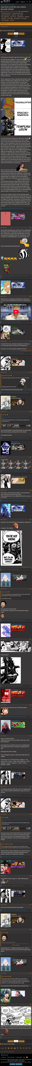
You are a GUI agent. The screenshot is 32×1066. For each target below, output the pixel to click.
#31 (30, 639)
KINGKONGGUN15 (6, 11)
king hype (27, 16)
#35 (30, 814)
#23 (30, 296)
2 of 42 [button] (16, 33)
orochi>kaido (10, 18)
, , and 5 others (14, 620)
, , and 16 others (15, 276)
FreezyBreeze (15, 504)
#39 (30, 973)
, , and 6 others (14, 716)
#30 (30, 588)
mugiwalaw (14, 690)
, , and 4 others (15, 471)
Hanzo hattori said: (6, 375)
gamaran (14, 861)
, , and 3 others (15, 500)
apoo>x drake (20, 15)
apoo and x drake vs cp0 (18, 13)
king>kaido (3, 18)
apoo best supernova (5, 15)
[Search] (30, 1)
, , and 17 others (13, 208)
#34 (30, 786)
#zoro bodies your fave (6, 13)
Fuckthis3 (14, 212)
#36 (30, 876)
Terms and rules (11, 1057)
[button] (1, 1)
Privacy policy (19, 1057)
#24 (30, 341)
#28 (30, 490)
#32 (30, 705)
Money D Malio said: (6, 844)
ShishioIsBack (15, 721)
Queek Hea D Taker (16, 624)
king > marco (13, 16)
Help (24, 1057)
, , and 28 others (13, 685)
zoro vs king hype (5, 20)
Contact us (3, 1057)
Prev (10, 33)
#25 (30, 372)
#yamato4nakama (25, 11)
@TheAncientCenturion (19, 417)
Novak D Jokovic (16, 281)
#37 (30, 904)
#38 (30, 929)
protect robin (17, 18)
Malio (13, 771)
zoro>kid (12, 20)
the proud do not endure (10, 179)
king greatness (20, 16)
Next (21, 33)
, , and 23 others (12, 1037)
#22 (30, 227)
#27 (30, 457)
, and (16, 392)
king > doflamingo (5, 16)
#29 (30, 519)
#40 (30, 1004)
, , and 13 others (12, 322)
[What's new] (27, 1)
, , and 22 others (11, 569)
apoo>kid (14, 15)
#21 (30, 54)
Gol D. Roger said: (6, 976)
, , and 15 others (13, 353)
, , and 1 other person (15, 767)
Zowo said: (4, 414)
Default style (5, 1055)
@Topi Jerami (11, 417)
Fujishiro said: (5, 592)
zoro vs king (23, 18)
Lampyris (14, 39)
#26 (30, 411)
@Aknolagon (5, 417)
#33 (30, 736)
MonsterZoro (15, 442)
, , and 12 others (16, 438)
